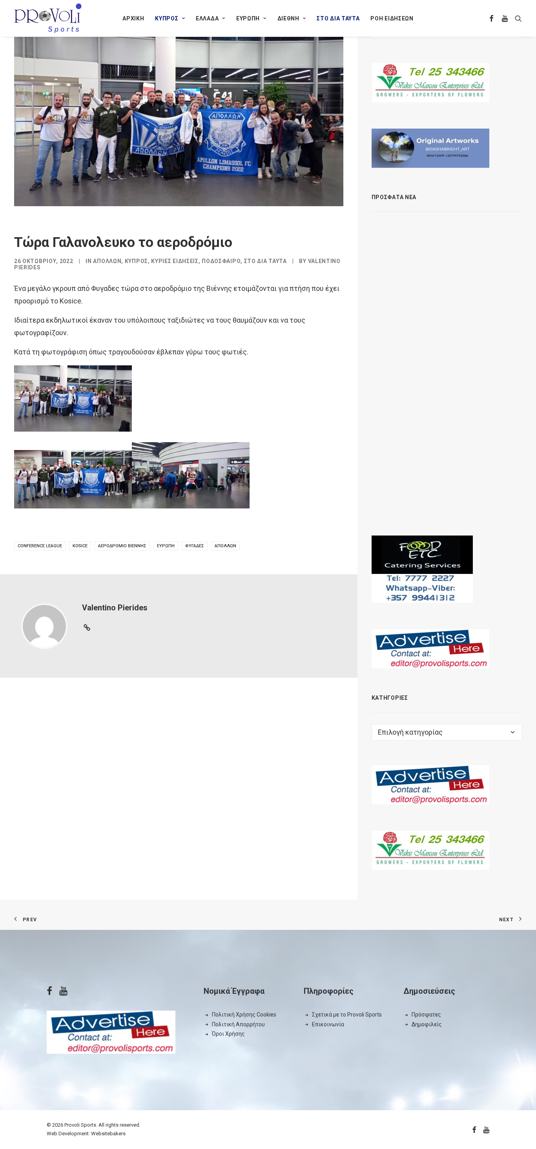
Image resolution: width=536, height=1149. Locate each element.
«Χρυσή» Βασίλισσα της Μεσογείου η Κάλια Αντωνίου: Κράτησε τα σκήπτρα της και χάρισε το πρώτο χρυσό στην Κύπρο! (466, 289)
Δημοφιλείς (427, 1024)
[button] (492, 18)
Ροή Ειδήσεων (391, 18)
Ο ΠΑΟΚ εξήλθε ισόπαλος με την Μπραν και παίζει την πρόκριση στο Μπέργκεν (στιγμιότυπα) (464, 483)
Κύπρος (166, 18)
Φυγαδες (194, 545)
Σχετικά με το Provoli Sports (347, 1014)
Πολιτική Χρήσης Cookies (244, 1014)
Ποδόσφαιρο (221, 261)
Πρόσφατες (426, 1014)
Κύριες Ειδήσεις (175, 261)
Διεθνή (288, 18)
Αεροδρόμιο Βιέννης (122, 545)
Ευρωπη (166, 545)
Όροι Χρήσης (228, 1034)
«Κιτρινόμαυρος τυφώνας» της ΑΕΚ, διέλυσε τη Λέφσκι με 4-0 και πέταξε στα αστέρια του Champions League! (468, 227)
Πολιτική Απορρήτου (238, 1024)
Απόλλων (107, 261)
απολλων (225, 545)
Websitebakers (108, 1133)
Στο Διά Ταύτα (338, 18)
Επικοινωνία (328, 1024)
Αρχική (133, 18)
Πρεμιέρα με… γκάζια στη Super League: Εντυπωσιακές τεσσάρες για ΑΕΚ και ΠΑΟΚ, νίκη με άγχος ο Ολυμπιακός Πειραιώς (466, 355)
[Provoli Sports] (48, 18)
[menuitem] (133, 18)
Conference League (40, 545)
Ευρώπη (248, 18)
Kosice (80, 545)
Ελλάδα (207, 18)
